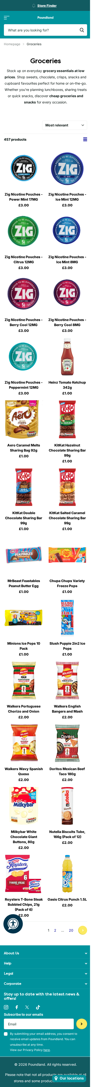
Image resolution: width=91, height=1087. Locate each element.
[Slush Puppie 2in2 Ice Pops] (67, 618)
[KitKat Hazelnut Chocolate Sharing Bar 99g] (67, 419)
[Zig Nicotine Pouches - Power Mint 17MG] (24, 168)
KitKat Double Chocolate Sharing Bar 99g (23, 518)
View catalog (6, 17)
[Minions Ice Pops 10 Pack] (24, 618)
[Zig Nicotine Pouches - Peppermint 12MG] (24, 357)
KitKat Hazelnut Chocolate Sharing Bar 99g (67, 450)
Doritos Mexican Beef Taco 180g (67, 771)
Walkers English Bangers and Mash (67, 708)
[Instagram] (6, 1007)
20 (71, 930)
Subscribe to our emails (23, 1014)
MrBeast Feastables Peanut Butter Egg (24, 583)
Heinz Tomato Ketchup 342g (67, 384)
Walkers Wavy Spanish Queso (24, 771)
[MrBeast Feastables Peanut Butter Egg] (24, 555)
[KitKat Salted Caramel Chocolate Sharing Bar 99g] (67, 487)
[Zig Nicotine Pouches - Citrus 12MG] (24, 231)
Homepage (12, 44)
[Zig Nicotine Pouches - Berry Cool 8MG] (67, 294)
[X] (27, 1007)
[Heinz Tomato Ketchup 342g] (67, 357)
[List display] (85, 139)
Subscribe (81, 1024)
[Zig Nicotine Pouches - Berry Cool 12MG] (24, 294)
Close (45, 953)
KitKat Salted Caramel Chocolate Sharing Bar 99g (67, 518)
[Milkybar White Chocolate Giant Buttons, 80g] (24, 806)
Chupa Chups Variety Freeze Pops (67, 583)
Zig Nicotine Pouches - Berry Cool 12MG (24, 322)
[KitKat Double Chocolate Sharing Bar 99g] (24, 487)
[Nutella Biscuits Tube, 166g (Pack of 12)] (67, 806)
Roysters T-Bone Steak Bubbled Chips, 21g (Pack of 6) (24, 904)
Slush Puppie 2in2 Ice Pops (67, 645)
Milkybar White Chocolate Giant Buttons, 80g (23, 837)
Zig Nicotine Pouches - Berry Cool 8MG (67, 322)
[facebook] (17, 1007)
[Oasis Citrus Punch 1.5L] (67, 874)
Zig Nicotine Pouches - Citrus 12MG (24, 259)
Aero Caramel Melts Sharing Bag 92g (23, 447)
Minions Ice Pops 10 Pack (23, 645)
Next (82, 930)
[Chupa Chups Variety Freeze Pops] (67, 555)
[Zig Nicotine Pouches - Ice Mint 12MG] (67, 168)
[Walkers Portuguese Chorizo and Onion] (24, 680)
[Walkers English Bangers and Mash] (67, 680)
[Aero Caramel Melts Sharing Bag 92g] (24, 419)
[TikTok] (38, 1007)
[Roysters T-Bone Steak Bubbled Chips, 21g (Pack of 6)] (24, 874)
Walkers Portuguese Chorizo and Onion (24, 708)
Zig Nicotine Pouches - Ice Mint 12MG (67, 196)
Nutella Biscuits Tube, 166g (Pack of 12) (67, 834)
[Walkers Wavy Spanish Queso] (24, 743)
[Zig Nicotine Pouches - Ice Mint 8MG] (67, 231)
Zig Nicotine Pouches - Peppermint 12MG (24, 384)
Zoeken (81, 30)
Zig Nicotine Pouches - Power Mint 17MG (24, 196)
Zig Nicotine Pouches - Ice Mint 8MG (67, 259)
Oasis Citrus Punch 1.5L (67, 899)
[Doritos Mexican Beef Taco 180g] (67, 743)
